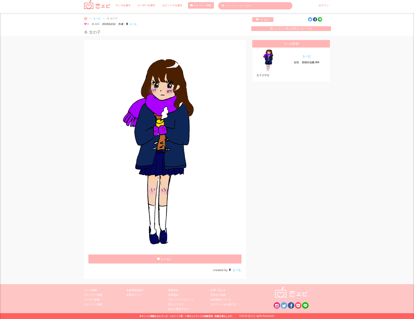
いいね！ (264, 19)
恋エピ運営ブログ (178, 309)
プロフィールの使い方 (223, 304)
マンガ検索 (90, 290)
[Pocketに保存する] (298, 305)
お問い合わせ (218, 290)
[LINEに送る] (320, 19)
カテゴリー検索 (202, 5)
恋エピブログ (176, 304)
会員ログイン (134, 294)
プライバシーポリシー (181, 299)
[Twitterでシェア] (310, 19)
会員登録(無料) (134, 290)
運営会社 (173, 290)
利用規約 (173, 294)
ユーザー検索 (92, 299)
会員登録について (220, 299)
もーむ (97, 18)
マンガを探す (123, 5)
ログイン (323, 5)
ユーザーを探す (146, 5)
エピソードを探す (172, 5)
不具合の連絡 (218, 294)
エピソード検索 (93, 304)
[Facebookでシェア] (315, 19)
